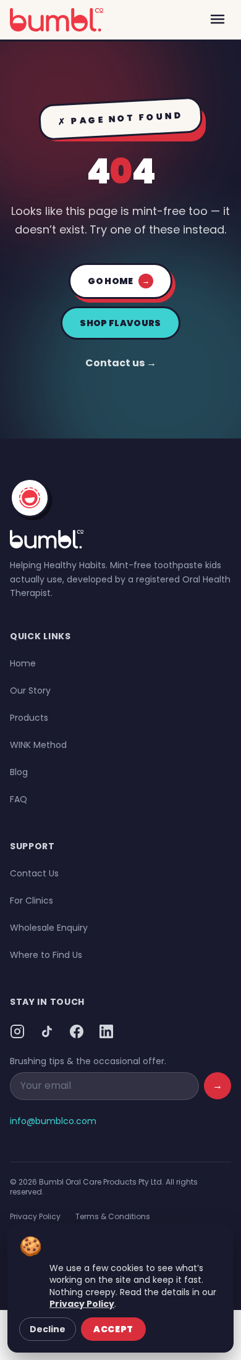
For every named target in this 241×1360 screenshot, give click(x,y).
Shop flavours (120, 323)
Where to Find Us (46, 955)
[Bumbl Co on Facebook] (76, 1031)
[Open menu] (217, 19)
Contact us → (120, 363)
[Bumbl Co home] (56, 19)
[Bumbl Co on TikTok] (47, 1031)
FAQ (18, 799)
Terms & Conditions (112, 1216)
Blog (19, 772)
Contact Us (34, 873)
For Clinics (31, 900)
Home (23, 663)
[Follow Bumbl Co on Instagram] (17, 1031)
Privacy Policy (35, 1216)
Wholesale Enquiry (49, 927)
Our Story (30, 690)
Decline (48, 1329)
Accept (113, 1329)
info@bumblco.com (53, 1121)
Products (29, 717)
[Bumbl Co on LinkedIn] (106, 1031)
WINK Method (38, 745)
